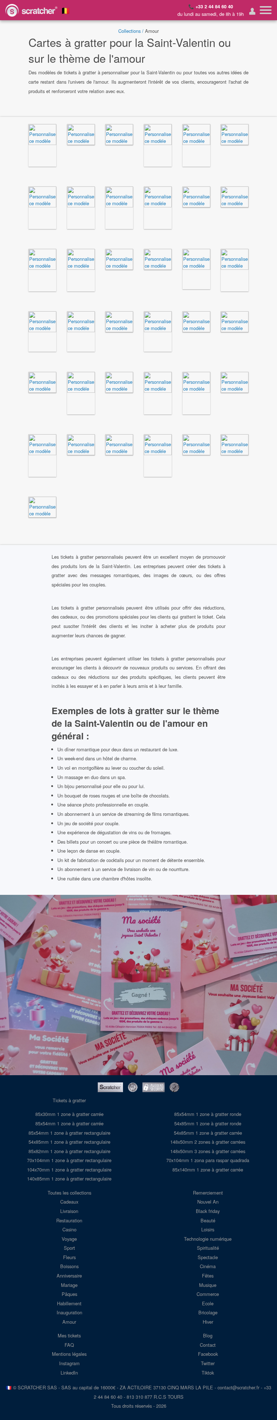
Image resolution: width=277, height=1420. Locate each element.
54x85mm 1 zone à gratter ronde (207, 1123)
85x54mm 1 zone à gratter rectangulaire (69, 1132)
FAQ (69, 1344)
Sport (69, 1247)
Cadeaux (69, 1201)
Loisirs (207, 1229)
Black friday (208, 1211)
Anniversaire (69, 1275)
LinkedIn (69, 1372)
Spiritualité (208, 1247)
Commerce (208, 1294)
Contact (208, 1344)
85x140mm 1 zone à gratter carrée (207, 1169)
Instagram (69, 1363)
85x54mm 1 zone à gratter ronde (207, 1114)
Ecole (208, 1303)
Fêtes (208, 1275)
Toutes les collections (69, 1192)
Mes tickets (69, 1335)
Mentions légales (69, 1353)
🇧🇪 (65, 10)
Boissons (69, 1266)
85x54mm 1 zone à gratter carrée (69, 1123)
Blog (207, 1335)
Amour (69, 1321)
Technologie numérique (208, 1238)
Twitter (208, 1363)
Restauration (69, 1220)
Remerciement (208, 1192)
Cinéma (208, 1266)
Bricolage (207, 1312)
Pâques (69, 1294)
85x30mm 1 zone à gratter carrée (69, 1114)
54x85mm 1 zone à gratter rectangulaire (69, 1141)
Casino (69, 1229)
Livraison (69, 1211)
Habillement (69, 1303)
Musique (207, 1284)
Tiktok (208, 1372)
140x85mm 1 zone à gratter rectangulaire (69, 1178)
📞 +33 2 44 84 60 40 (210, 6)
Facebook (208, 1353)
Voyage (69, 1238)
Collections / (131, 30)
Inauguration (69, 1312)
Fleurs (69, 1257)
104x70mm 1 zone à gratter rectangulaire (69, 1169)
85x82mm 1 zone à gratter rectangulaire (69, 1151)
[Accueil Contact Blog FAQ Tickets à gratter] (266, 10)
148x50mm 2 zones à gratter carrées (207, 1141)
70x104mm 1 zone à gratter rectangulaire (69, 1160)
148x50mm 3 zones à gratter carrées (207, 1151)
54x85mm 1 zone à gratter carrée (208, 1132)
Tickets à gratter (69, 1100)
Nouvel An (208, 1201)
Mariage (69, 1284)
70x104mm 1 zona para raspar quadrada (207, 1160)
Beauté (208, 1220)
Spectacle (208, 1257)
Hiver (208, 1321)
